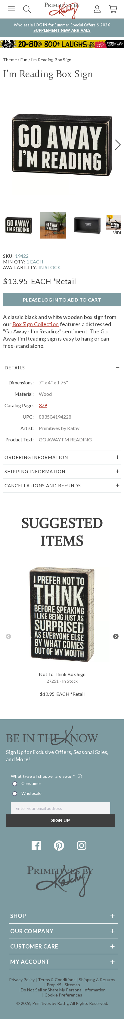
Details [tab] (15, 367)
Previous (8, 636)
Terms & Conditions (57, 979)
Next (115, 636)
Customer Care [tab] (34, 946)
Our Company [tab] (32, 931)
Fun (24, 59)
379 (43, 405)
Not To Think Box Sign (62, 674)
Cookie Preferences (63, 994)
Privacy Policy (22, 979)
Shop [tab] (18, 915)
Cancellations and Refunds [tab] (43, 485)
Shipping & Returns (97, 979)
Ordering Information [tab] (36, 457)
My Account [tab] (30, 961)
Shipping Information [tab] (35, 471)
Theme (10, 59)
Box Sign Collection (35, 324)
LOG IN (40, 25)
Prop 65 (54, 984)
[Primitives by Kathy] (60, 895)
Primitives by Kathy (50, 1003)
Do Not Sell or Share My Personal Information (63, 989)
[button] (11, 9)
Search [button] (27, 9)
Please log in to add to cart (62, 299)
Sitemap (72, 984)
